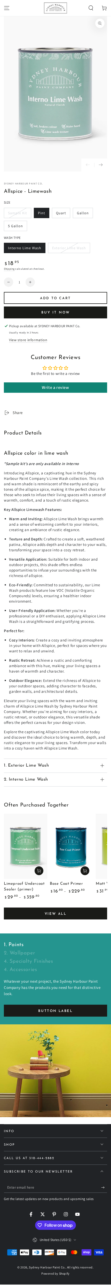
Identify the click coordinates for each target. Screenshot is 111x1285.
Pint (43, 214)
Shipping (9, 268)
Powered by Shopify (55, 1273)
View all (56, 914)
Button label (55, 1011)
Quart (63, 214)
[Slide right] (100, 165)
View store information (28, 340)
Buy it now (55, 312)
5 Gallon (17, 227)
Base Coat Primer (66, 884)
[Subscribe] (104, 1187)
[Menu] (6, 8)
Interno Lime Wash (24, 249)
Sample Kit (18, 214)
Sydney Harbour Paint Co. (23, 183)
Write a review (55, 387)
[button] (91, 8)
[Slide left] (87, 165)
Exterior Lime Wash (69, 249)
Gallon (85, 214)
